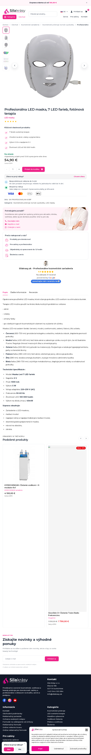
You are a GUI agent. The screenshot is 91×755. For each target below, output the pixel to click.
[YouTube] (15, 700)
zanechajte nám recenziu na (44, 281)
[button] (86, 730)
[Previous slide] (81, 438)
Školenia (51, 725)
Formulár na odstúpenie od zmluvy (18, 722)
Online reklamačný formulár (15, 730)
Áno (8, 749)
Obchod (22, 17)
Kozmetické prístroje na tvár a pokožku (58, 25)
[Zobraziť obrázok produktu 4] (6, 52)
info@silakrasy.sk (54, 694)
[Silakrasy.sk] (14, 11)
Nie (19, 749)
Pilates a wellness (54, 722)
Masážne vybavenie (55, 716)
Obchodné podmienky (12, 713)
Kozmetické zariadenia (30, 25)
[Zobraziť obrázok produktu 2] (6, 37)
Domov (5, 25)
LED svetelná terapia (56, 713)
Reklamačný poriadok (12, 716)
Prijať (40, 749)
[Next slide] (86, 438)
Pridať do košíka (32, 169)
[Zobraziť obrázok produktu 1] (6, 30)
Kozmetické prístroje (56, 711)
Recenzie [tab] (33, 292)
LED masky (50, 203)
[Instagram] (10, 700)
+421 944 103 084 (55, 691)
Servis (65, 17)
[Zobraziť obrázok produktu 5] (6, 60)
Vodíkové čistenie (55, 719)
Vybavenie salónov (11, 740)
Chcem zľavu (79, 177)
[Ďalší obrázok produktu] (84, 65)
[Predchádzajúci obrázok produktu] (14, 65)
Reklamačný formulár (12, 725)
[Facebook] (4, 700)
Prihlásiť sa (51, 659)
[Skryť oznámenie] (86, 2)
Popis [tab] (5, 292)
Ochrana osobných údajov (14, 719)
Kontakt (84, 17)
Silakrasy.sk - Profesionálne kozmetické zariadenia (46, 268)
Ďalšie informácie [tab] (18, 292)
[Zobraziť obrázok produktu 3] (6, 45)
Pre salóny (74, 17)
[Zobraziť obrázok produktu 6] (6, 67)
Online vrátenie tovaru (12, 727)
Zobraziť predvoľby (78, 749)
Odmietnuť (59, 749)
